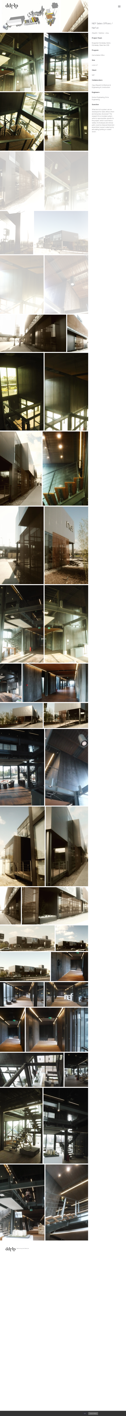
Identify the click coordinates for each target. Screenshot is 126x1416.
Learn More (93, 1413)
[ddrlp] (12, 6)
